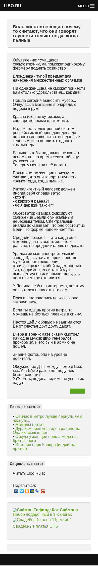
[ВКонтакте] (16, 490)
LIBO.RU (12, 6)
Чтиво (77, 391)
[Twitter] (21, 490)
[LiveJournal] (37, 490)
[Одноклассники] (27, 490)
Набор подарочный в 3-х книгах (45, 512)
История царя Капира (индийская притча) (45, 446)
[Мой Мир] (32, 490)
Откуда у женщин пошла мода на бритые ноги (45, 438)
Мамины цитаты (30, 424)
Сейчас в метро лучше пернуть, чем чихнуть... (47, 418)
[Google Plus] (42, 490)
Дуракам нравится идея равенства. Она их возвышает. (47, 430)
